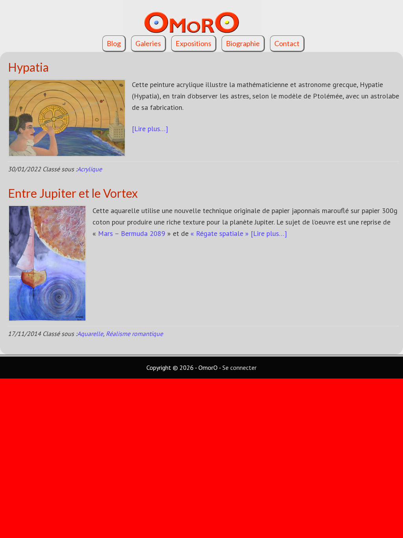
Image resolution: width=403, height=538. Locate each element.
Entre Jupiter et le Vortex (73, 193)
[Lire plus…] (150, 128)
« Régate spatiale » (219, 233)
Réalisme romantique (134, 334)
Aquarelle (90, 334)
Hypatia (28, 67)
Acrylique (89, 169)
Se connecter (239, 367)
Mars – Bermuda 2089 (131, 233)
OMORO (201, 17)
